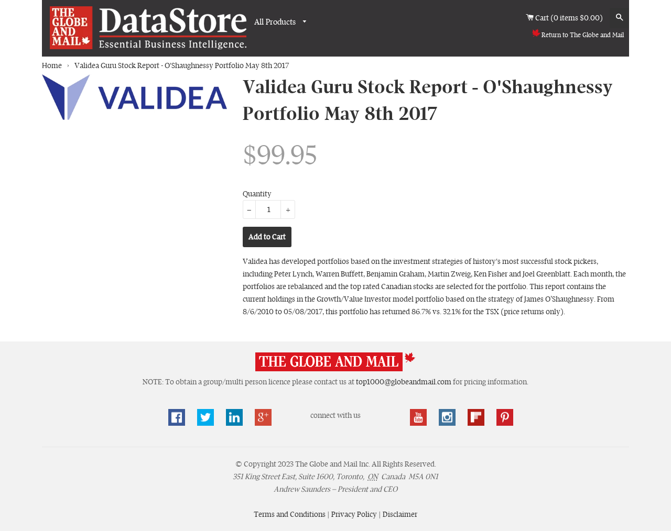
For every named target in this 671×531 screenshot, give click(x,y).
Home (52, 65)
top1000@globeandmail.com (403, 382)
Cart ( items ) (569, 18)
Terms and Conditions (290, 514)
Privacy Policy (354, 514)
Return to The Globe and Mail (583, 35)
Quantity (257, 194)
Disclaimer (400, 514)
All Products (276, 22)
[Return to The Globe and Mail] (335, 369)
